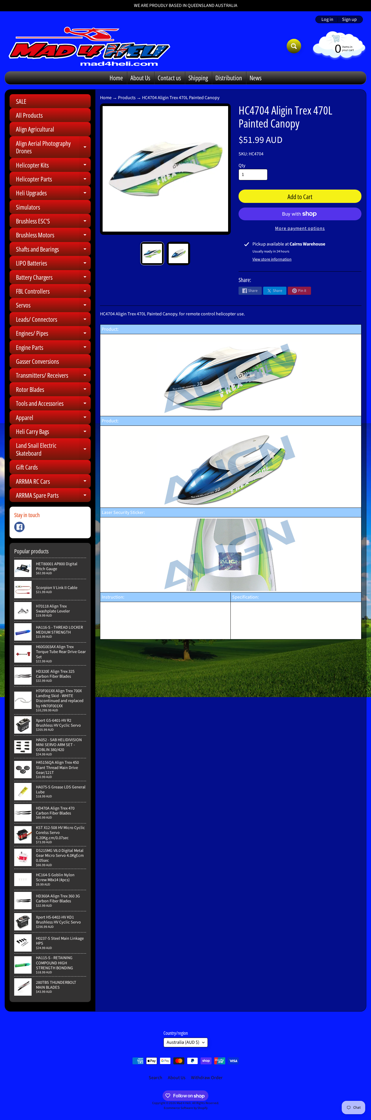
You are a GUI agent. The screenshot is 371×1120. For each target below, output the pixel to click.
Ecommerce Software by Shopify (186, 1108)
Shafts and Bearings (53, 250)
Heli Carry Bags (53, 432)
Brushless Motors (53, 236)
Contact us (169, 77)
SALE (21, 101)
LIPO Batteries (53, 264)
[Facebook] (19, 527)
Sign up (349, 19)
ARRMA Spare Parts (53, 496)
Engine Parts (53, 348)
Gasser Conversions (37, 361)
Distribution (228, 77)
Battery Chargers (53, 278)
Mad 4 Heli (184, 1103)
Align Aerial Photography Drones (53, 147)
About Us (140, 77)
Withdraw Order (207, 1077)
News (255, 77)
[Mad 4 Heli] (89, 46)
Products (127, 97)
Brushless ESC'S (53, 222)
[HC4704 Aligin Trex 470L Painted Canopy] (152, 253)
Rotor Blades (53, 390)
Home (116, 77)
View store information (272, 259)
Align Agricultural (35, 129)
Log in (327, 19)
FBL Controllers (53, 292)
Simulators (28, 207)
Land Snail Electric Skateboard (53, 449)
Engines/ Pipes (53, 334)
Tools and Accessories (53, 404)
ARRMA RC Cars (53, 482)
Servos (53, 306)
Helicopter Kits (53, 166)
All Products (29, 115)
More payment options (300, 228)
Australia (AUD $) (183, 1042)
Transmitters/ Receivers (53, 376)
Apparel (53, 418)
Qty (242, 165)
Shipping (198, 77)
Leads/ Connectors (53, 320)
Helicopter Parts (53, 180)
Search (155, 1077)
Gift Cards (27, 467)
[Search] (294, 46)
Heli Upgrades (53, 194)
